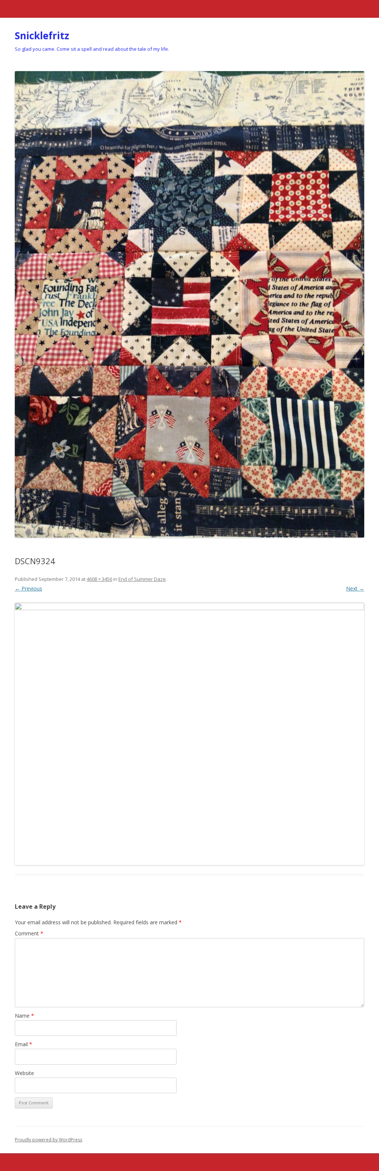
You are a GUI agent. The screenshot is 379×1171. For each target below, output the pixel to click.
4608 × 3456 (99, 579)
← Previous (28, 588)
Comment (29, 933)
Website (24, 1073)
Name (24, 1015)
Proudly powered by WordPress (48, 1140)
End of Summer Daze (142, 579)
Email (23, 1044)
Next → (355, 588)
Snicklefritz (42, 35)
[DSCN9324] (189, 734)
